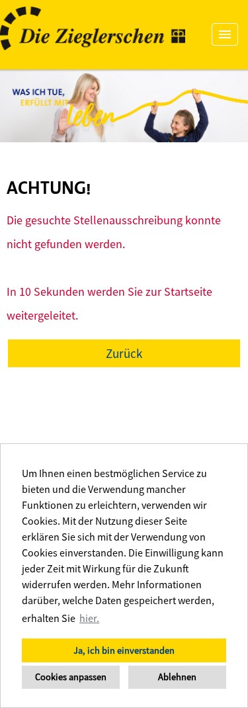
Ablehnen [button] (177, 677)
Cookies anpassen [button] (70, 677)
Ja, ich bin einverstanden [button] (124, 650)
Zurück (124, 353)
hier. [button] (89, 618)
